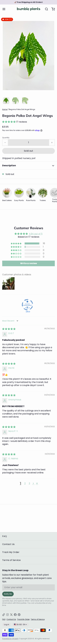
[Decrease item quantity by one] (5, 142)
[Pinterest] (19, 614)
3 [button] (29, 483)
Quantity (5, 138)
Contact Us (8, 544)
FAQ (4, 536)
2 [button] (25, 483)
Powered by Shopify (10, 638)
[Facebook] (15, 614)
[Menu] (5, 9)
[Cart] (52, 9)
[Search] (45, 9)
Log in (6, 624)
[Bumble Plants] (28, 9)
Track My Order (10, 552)
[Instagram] (7, 614)
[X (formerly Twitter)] (11, 614)
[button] (9, 121)
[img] (8, 329)
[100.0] (27, 304)
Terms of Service (11, 560)
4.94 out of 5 (35, 233)
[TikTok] (3, 614)
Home (4, 109)
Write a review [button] (28, 263)
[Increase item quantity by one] (52, 142)
